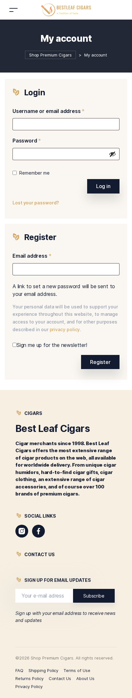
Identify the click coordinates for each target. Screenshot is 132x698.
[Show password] (112, 154)
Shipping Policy (44, 670)
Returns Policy (29, 678)
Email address (31, 256)
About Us (85, 678)
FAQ (19, 670)
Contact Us (60, 678)
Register (100, 362)
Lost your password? (35, 202)
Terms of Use (76, 670)
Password (26, 140)
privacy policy (65, 329)
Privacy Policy (29, 686)
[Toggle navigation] (13, 9)
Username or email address (48, 111)
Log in (103, 186)
